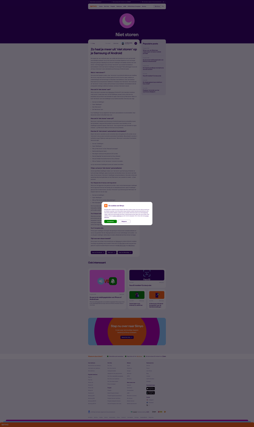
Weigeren (124, 221)
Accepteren (110, 221)
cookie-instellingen (117, 215)
